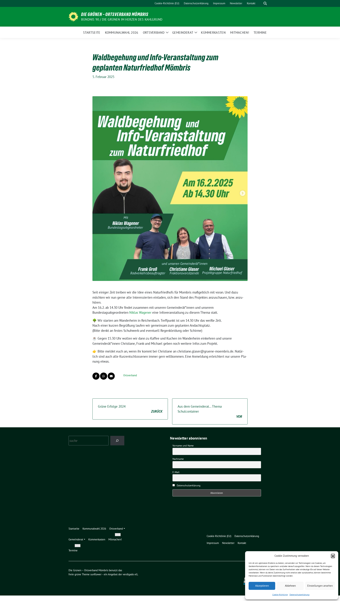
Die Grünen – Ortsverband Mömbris (114, 14)
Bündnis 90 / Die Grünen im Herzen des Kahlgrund (121, 19)
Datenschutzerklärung (299, 594)
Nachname (178, 458)
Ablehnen (290, 585)
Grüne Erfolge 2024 (130, 409)
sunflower (95, 574)
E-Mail (175, 472)
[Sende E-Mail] (111, 376)
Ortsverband (130, 375)
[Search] (117, 440)
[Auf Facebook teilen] (96, 376)
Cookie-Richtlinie (280, 594)
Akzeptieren (262, 585)
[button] (333, 556)
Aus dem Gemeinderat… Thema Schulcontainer (210, 411)
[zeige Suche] (265, 3)
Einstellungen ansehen (320, 585)
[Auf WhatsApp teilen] (103, 376)
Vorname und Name (183, 445)
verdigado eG (130, 574)
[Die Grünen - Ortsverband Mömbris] (73, 16)
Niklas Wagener (140, 312)
